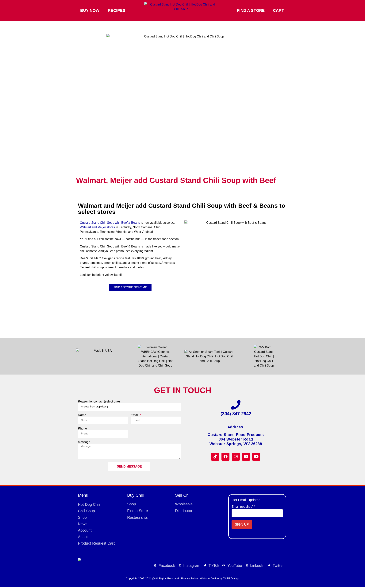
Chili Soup (86, 511)
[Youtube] (256, 457)
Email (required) (243, 506)
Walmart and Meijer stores (97, 227)
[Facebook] (225, 457)
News (82, 524)
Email (135, 415)
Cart (278, 10)
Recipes (116, 10)
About (83, 537)
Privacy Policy (189, 578)
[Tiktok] (215, 457)
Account (85, 530)
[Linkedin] (246, 457)
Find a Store (251, 10)
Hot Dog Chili (89, 504)
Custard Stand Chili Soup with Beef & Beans (110, 222)
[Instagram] (236, 457)
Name (82, 415)
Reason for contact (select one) (99, 401)
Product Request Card (97, 543)
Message (84, 442)
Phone (82, 428)
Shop (82, 517)
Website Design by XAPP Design (219, 578)
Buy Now (89, 10)
